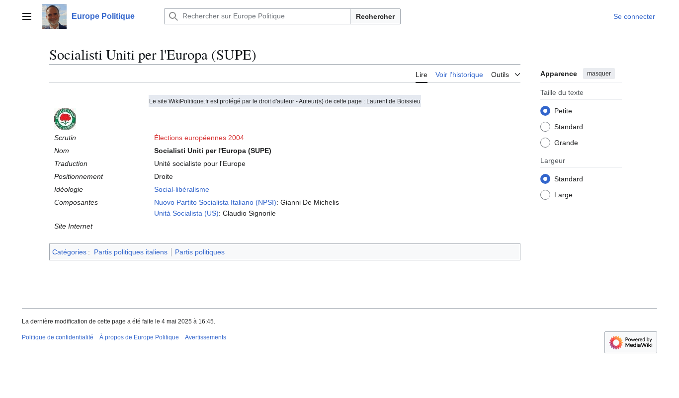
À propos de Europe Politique (139, 337)
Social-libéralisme (181, 189)
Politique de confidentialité (57, 337)
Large (563, 195)
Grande (566, 143)
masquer (599, 73)
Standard (568, 127)
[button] (27, 16)
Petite (563, 111)
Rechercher (375, 16)
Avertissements (205, 337)
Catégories (69, 252)
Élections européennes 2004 (199, 138)
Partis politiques (200, 252)
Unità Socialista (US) (186, 213)
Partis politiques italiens (131, 252)
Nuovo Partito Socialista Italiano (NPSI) (215, 202)
